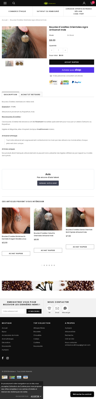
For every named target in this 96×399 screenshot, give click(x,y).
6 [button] (54, 265)
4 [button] (49, 265)
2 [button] (44, 265)
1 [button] (41, 265)
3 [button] (46, 265)
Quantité (52, 46)
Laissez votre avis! (48, 183)
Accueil (5, 20)
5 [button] (51, 265)
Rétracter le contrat (82, 394)
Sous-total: (53, 55)
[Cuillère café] (48, 286)
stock (51, 35)
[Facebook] (3, 358)
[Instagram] (7, 358)
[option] (17, 11)
